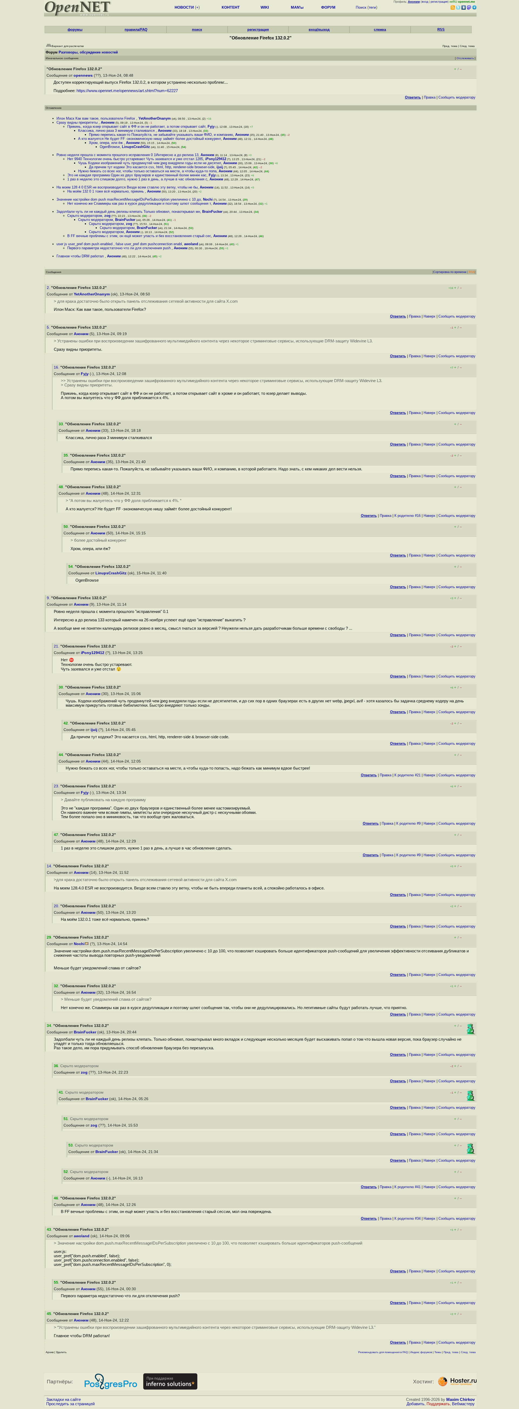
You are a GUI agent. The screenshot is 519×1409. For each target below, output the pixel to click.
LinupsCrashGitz (136, 147)
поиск (197, 30)
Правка (429, 97)
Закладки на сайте (63, 1399)
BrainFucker (212, 212)
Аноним (108, 122)
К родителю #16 (407, 516)
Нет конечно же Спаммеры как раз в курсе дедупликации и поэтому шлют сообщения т (139, 203)
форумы (75, 30)
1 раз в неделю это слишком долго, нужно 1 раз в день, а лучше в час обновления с (137, 179)
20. (57, 906)
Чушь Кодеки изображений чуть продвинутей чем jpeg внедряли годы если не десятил (149, 163)
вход (425, 1)
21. (57, 646)
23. (57, 786)
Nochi (208, 199)
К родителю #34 (407, 1218)
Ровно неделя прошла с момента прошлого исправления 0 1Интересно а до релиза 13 (127, 155)
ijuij (220, 167)
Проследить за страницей (70, 1404)
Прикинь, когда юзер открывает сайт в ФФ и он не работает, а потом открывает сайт (136, 126)
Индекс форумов (421, 1352)
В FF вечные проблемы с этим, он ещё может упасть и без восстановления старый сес (139, 236)
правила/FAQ (136, 30)
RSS (441, 30)
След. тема (468, 1352)
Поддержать (438, 1404)
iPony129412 (215, 159)
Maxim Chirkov (460, 1399)
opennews (83, 75)
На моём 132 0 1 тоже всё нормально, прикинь (106, 191)
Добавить (415, 1404)
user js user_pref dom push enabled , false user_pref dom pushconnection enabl (119, 244)
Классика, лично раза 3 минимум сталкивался (117, 131)
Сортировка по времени (449, 272)
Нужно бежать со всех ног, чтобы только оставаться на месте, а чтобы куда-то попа (147, 171)
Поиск (361, 7)
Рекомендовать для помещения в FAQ (383, 1352)
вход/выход (319, 30)
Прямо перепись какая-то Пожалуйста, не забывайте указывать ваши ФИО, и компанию (161, 135)
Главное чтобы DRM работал (80, 256)
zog (107, 216)
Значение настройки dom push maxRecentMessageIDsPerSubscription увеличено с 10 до (128, 199)
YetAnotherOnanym (154, 118)
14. (50, 866)
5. (49, 327)
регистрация (439, 1)
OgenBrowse (110, 147)
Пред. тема (451, 1352)
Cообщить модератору (456, 97)
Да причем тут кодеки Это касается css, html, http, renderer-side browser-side (151, 167)
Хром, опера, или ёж (106, 143)
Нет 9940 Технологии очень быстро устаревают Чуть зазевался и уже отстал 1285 (135, 159)
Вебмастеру (463, 1404)
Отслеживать (465, 58)
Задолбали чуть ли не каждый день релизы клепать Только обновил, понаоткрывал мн (128, 212)
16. (57, 367)
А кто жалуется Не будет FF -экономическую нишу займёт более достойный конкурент (149, 139)
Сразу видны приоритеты (77, 122)
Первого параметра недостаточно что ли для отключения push (119, 248)
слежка (380, 30)
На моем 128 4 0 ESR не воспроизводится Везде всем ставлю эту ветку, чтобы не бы (127, 187)
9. (49, 598)
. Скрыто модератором (76, 1066)
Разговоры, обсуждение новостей (88, 52)
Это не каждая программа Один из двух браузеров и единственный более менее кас (137, 175)
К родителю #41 (407, 1187)
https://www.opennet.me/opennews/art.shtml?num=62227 (127, 91)
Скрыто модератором (84, 216)
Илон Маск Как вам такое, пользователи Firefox (96, 118)
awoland (191, 244)
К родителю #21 (407, 775)
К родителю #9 (408, 823)
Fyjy (211, 126)
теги (372, 7)
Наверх (429, 316)
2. (49, 288)
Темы (437, 1352)
